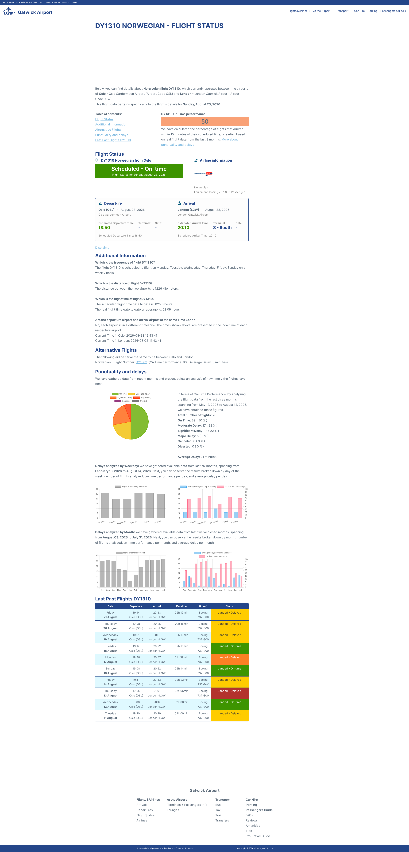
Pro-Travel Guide (258, 836)
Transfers (222, 820)
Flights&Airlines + (299, 10)
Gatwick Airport (35, 12)
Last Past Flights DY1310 (113, 140)
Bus (218, 805)
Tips (249, 831)
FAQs (249, 815)
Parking (372, 10)
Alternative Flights (108, 130)
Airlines (141, 820)
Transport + (343, 10)
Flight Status (104, 119)
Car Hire (359, 10)
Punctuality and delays (111, 135)
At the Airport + (323, 10)
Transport (222, 799)
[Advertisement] (204, 59)
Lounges (173, 810)
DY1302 (141, 362)
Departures (144, 810)
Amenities (253, 826)
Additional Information (111, 124)
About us (189, 848)
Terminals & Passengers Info (187, 805)
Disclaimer (169, 848)
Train (219, 815)
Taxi (218, 810)
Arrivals (141, 805)
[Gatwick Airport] (9, 11)
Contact (179, 848)
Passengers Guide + (393, 10)
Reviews (252, 820)
